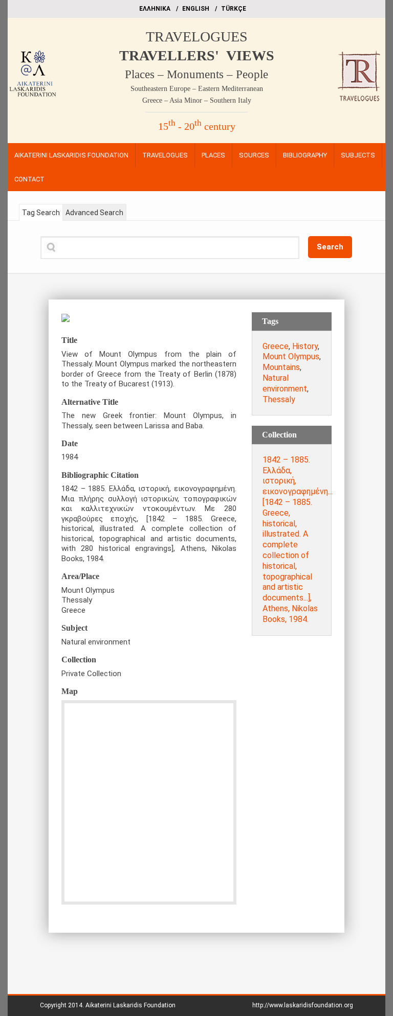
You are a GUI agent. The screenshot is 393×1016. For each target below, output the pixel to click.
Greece (276, 346)
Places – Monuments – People (196, 74)
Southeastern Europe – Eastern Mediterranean (196, 89)
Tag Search (41, 213)
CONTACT (29, 179)
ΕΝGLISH (195, 8)
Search (330, 246)
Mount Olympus (291, 356)
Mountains (281, 367)
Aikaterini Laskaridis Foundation (130, 1005)
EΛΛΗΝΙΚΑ (154, 8)
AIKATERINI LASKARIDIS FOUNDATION (71, 155)
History (305, 346)
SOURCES (254, 155)
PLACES (213, 155)
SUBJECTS (358, 155)
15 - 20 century (196, 126)
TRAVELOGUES (197, 36)
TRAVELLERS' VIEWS (196, 55)
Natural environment (285, 383)
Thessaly (279, 399)
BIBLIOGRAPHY (305, 155)
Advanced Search (94, 213)
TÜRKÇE (233, 8)
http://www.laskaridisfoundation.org (302, 1005)
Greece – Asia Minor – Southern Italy (196, 100)
